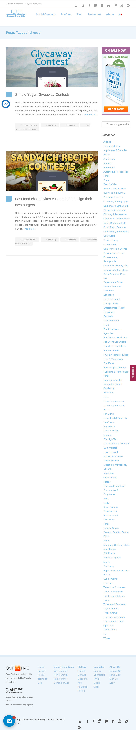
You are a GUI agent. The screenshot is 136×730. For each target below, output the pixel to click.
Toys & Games (111, 608)
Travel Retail (110, 629)
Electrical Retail (111, 299)
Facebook (80, 3)
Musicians (108, 473)
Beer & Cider (110, 184)
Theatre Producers (113, 591)
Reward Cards (111, 528)
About (110, 14)
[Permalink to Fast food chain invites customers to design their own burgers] (52, 171)
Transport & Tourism (114, 617)
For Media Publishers (114, 346)
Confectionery (110, 240)
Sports (106, 562)
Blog (79, 14)
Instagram (93, 3)
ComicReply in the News (116, 231)
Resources (94, 14)
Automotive (109, 167)
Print (105, 498)
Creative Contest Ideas (115, 270)
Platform (66, 14)
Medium (106, 3)
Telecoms (108, 583)
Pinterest (120, 3)
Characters (99, 674)
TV (104, 634)
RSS (126, 3)
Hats (105, 397)
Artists (106, 154)
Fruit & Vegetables (113, 359)
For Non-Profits (111, 350)
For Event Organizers (114, 341)
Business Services (113, 197)
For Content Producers (115, 337)
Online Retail (110, 477)
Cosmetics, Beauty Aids (115, 265)
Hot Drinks (108, 413)
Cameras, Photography (115, 201)
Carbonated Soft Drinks (115, 205)
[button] (9, 721)
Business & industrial (114, 192)
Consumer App (61, 682)
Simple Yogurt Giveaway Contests (42, 94)
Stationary (108, 566)
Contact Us (115, 671)
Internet (107, 435)
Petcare (107, 481)
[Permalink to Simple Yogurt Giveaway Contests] (52, 67)
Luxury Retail (110, 447)
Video (97, 686)
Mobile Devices (111, 460)
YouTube (113, 3)
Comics (97, 671)
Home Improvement (113, 401)
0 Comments (71, 125)
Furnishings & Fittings (114, 367)
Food (34, 129)
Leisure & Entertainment (116, 443)
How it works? (61, 674)
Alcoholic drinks (111, 146)
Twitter (73, 3)
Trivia (96, 678)
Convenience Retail (113, 253)
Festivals (108, 316)
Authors (107, 163)
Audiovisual (109, 159)
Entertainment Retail (114, 307)
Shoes (106, 540)
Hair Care (108, 392)
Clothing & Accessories (115, 214)
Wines (106, 638)
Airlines (107, 141)
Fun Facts (108, 363)
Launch (81, 671)
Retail (106, 523)
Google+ (87, 3)
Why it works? (61, 671)
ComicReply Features (114, 227)
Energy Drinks (110, 303)
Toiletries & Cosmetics (115, 604)
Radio (106, 503)
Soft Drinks (109, 553)
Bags (106, 180)
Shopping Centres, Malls (116, 545)
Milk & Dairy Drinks (113, 456)
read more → (91, 114)
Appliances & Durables (115, 150)
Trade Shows (110, 612)
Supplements (110, 578)
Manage (82, 674)
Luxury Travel (110, 452)
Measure (82, 678)
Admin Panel (60, 678)
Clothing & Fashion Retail (116, 218)
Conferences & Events (115, 248)
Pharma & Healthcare (114, 486)
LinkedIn (100, 3)
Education (108, 294)
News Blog (115, 674)
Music (97, 682)
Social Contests (46, 14)
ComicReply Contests (114, 223)
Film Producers (111, 320)
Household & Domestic (115, 418)
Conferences (110, 244)
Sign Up (113, 678)
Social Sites (109, 549)
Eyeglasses (109, 312)
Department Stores (113, 282)
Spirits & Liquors (112, 557)
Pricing (81, 690)
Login (112, 682)
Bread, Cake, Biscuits (114, 188)
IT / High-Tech (110, 439)
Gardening (109, 388)
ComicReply (51, 125)
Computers (109, 235)
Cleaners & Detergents (115, 210)
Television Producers (114, 587)
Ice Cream (108, 422)
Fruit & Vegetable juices (115, 354)
